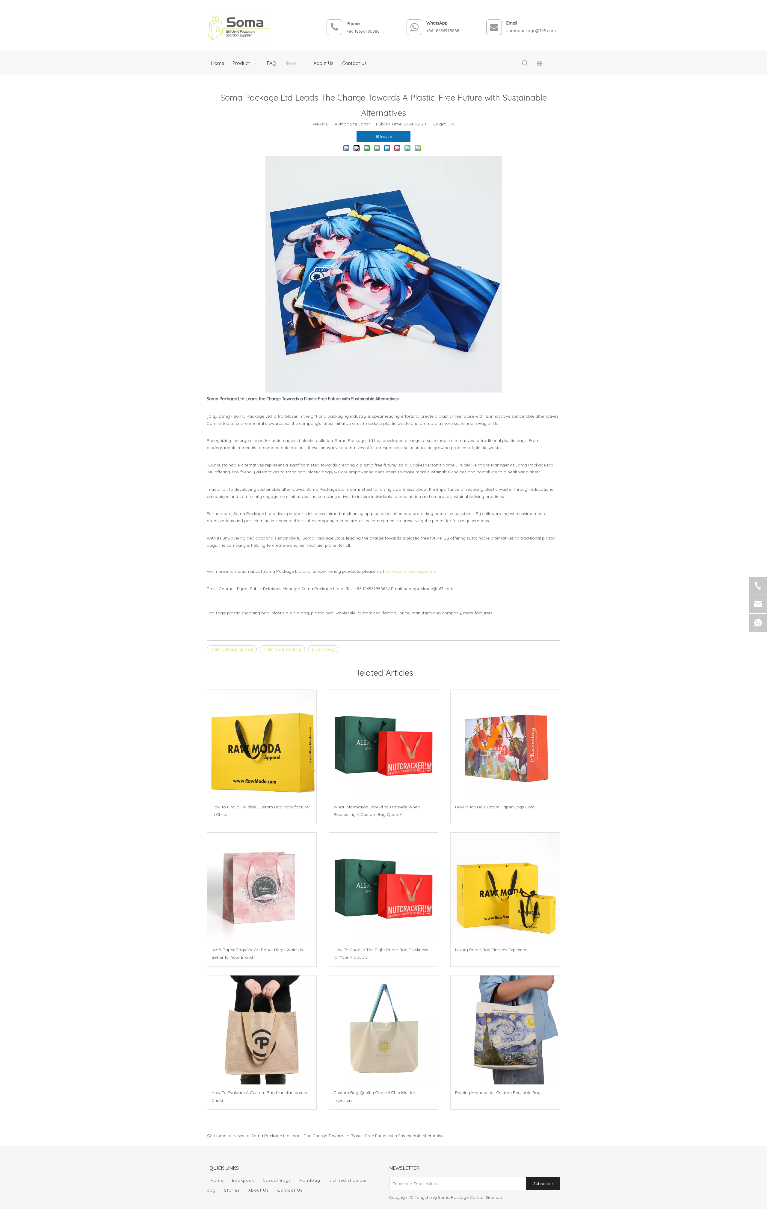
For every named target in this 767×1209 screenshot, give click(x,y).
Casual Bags (276, 1180)
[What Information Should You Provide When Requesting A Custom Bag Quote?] (383, 744)
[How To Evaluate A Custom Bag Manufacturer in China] (261, 1030)
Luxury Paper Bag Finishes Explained (491, 949)
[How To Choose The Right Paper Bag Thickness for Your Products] (383, 887)
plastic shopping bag (232, 649)
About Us (258, 1190)
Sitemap (494, 1197)
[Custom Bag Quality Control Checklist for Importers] (383, 1030)
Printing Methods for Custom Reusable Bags (499, 1092)
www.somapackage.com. (410, 571)
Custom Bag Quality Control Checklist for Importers (374, 1096)
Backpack (243, 1180)
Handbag (309, 1180)
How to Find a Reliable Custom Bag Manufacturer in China (261, 810)
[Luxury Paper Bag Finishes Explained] (505, 887)
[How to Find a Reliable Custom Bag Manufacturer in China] (261, 744)
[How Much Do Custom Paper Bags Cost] (505, 744)
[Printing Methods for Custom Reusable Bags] (505, 1030)
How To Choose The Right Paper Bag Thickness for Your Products (380, 953)
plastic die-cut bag (282, 649)
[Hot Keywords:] (525, 63)
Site (451, 124)
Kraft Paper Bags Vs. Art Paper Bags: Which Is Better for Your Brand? (257, 953)
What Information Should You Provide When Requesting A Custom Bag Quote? (376, 810)
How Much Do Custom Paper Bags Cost (495, 807)
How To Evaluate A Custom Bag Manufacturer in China (259, 1096)
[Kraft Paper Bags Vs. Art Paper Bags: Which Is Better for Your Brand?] (261, 887)
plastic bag (323, 649)
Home (217, 1180)
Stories (232, 1190)
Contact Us (290, 1190)
